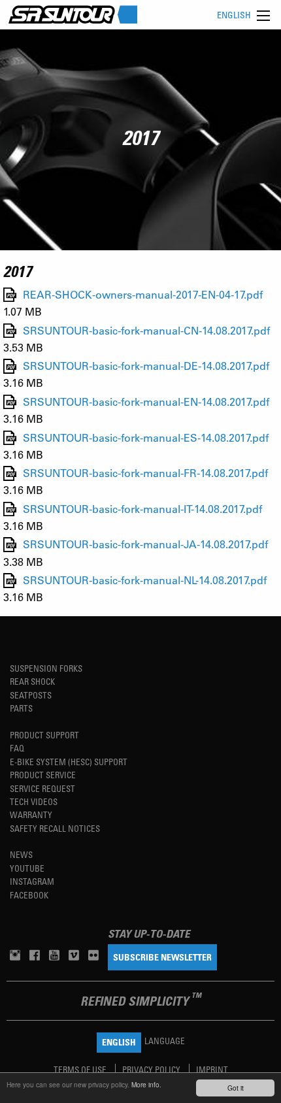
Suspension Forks (46, 668)
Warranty (31, 814)
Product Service (43, 774)
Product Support (44, 734)
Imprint (212, 1069)
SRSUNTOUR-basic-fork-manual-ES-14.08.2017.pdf (146, 437)
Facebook (29, 894)
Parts (21, 708)
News (21, 854)
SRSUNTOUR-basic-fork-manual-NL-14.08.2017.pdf (145, 580)
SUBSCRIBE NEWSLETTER (162, 957)
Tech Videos (34, 801)
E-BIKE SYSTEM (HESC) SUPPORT (68, 761)
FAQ (17, 747)
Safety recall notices (55, 828)
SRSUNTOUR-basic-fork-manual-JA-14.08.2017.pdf (145, 545)
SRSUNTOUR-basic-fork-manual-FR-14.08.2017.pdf (145, 473)
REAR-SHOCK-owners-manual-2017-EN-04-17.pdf (143, 294)
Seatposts (31, 694)
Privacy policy (152, 1069)
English (234, 14)
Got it (235, 1088)
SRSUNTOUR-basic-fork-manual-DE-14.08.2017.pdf (146, 366)
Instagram (32, 881)
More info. (146, 1084)
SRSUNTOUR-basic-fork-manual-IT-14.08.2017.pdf (142, 509)
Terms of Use (81, 1069)
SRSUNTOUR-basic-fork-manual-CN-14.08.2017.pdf (146, 330)
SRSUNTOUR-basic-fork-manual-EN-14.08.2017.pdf (146, 401)
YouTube (27, 868)
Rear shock (32, 681)
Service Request (42, 788)
